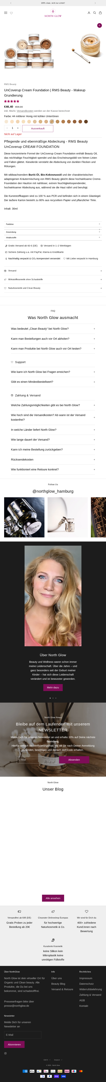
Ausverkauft (37, 128)
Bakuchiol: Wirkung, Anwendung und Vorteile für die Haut (71, 833)
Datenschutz (86, 983)
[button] (12, 101)
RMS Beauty (10, 84)
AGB (82, 1000)
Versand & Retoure (62, 989)
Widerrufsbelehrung (90, 989)
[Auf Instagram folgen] (5, 1053)
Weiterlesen (11, 884)
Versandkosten (25, 111)
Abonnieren (14, 1044)
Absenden (74, 759)
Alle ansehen (53, 898)
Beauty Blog (58, 983)
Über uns (56, 978)
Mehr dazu (53, 687)
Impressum (85, 978)
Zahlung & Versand (90, 994)
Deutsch (57, 1060)
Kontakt (83, 1005)
